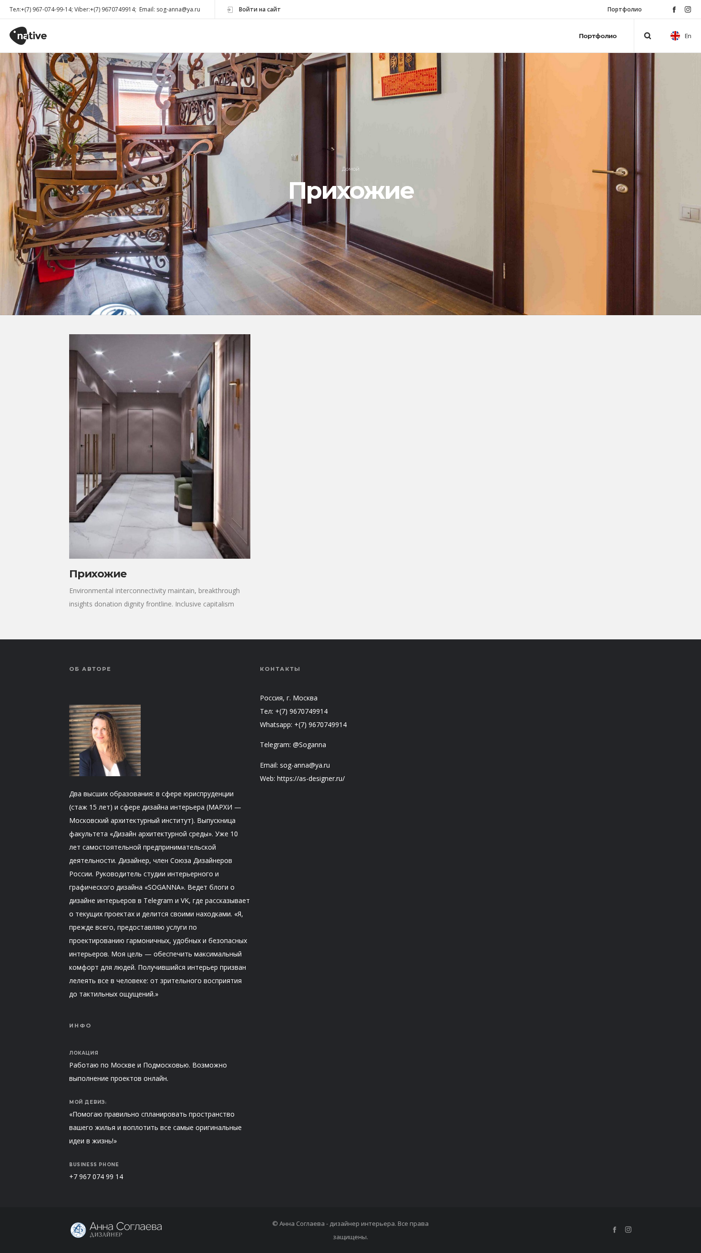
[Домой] (159, 1230)
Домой (351, 168)
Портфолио (625, 9)
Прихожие (97, 573)
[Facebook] (674, 9)
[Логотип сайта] (37, 36)
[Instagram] (688, 9)
